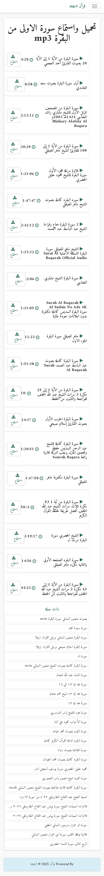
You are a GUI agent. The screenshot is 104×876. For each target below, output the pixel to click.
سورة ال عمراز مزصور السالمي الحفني (65, 825)
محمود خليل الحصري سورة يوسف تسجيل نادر (60, 769)
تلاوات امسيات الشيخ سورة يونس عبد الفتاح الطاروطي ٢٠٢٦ (50, 816)
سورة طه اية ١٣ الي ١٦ (73, 684)
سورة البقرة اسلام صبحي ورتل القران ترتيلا (61, 647)
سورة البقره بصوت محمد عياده (70, 731)
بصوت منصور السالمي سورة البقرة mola (63, 619)
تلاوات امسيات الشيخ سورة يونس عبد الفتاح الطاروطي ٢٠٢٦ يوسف (46, 806)
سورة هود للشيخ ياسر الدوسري (69, 712)
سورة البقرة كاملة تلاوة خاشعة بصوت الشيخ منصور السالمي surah (48, 787)
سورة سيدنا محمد (78, 628)
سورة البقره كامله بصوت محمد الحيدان (65, 759)
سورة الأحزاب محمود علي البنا (70, 722)
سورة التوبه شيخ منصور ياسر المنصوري (64, 778)
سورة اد (82, 656)
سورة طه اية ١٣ (77, 703)
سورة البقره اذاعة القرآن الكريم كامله (65, 741)
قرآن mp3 (77, 6)
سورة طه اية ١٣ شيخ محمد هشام (68, 694)
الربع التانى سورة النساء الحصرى (68, 844)
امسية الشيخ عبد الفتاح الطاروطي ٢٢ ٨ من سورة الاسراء (53, 797)
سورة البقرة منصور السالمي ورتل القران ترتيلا (61, 637)
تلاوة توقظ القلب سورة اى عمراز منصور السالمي (59, 834)
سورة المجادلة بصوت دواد (72, 750)
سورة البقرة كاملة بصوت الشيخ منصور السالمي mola (56, 666)
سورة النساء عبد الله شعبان (71, 675)
